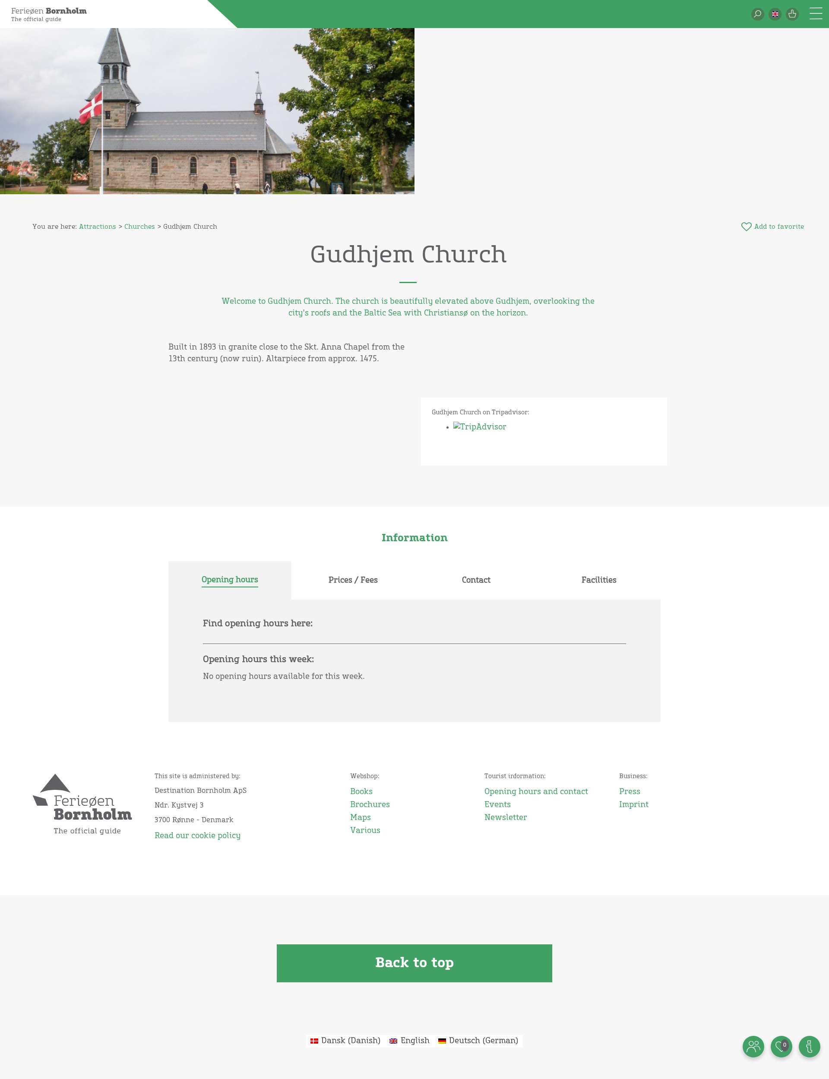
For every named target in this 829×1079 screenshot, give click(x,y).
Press (629, 792)
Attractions (97, 227)
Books (361, 792)
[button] (775, 14)
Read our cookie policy (197, 836)
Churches (139, 227)
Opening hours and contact (536, 792)
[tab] (229, 580)
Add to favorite (779, 227)
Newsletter (505, 818)
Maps (360, 818)
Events (497, 805)
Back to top (414, 963)
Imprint (634, 805)
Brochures (370, 805)
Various (365, 831)
